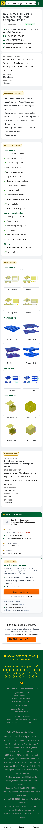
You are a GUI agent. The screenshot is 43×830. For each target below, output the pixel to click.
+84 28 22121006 (15, 36)
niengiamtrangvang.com (20, 698)
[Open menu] (40, 3)
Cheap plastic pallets (15, 216)
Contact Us (32, 722)
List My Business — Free (21, 639)
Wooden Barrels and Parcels (18, 247)
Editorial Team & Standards (26, 720)
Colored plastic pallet (15, 221)
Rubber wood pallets (15, 194)
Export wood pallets (15, 176)
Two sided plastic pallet (16, 239)
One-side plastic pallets (16, 235)
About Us (7, 720)
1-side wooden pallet (15, 153)
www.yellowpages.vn (20, 695)
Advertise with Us (21, 712)
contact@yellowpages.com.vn (16, 607)
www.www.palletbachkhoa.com (19, 47)
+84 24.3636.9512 (12, 604)
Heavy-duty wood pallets (17, 181)
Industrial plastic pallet (16, 225)
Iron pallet (10, 230)
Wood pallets (12, 204)
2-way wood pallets (14, 162)
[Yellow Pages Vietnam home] (3, 3)
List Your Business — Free (20, 709)
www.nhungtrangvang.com (22, 701)
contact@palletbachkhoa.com (19, 43)
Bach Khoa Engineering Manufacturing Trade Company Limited (22, 3)
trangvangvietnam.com (20, 692)
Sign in (29, 596)
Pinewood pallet (13, 190)
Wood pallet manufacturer (17, 199)
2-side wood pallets (14, 158)
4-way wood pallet (14, 167)
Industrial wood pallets (16, 185)
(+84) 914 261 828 (17, 799)
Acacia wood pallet (14, 172)
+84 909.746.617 (17, 535)
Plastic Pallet (16, 67)
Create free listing (20, 592)
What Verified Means (15, 722)
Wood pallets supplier (15, 208)
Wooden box (11, 252)
